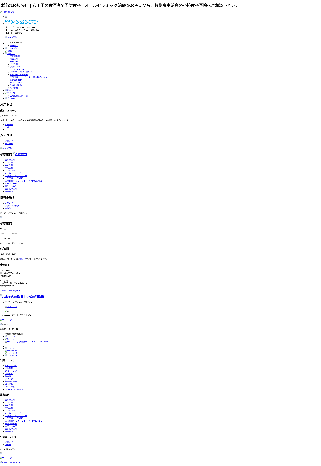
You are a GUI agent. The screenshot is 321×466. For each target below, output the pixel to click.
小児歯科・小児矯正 (19, 75)
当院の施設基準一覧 (19, 96)
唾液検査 (14, 88)
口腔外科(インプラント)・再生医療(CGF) (28, 77)
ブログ (8, 445)
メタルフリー (16, 67)
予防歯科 (14, 64)
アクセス (9, 379)
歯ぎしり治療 (16, 85)
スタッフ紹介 (11, 371)
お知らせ (9, 141)
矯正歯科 (14, 61)
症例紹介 (9, 208)
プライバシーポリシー (15, 389)
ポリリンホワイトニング (21, 72)
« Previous (9, 125)
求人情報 (9, 384)
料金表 (8, 376)
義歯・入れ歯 (16, 82)
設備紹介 (9, 373)
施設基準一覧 (11, 381)
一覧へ (8, 127)
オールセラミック (18, 69)
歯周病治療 (15, 56)
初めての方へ (11, 366)
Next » (7, 129)
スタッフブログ (12, 206)
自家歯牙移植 (16, 80)
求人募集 (9, 144)
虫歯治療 (14, 59)
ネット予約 (10, 387)
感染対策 (14, 46)
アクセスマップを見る (10, 290)
